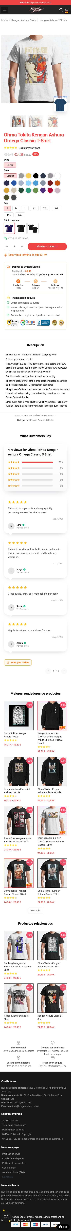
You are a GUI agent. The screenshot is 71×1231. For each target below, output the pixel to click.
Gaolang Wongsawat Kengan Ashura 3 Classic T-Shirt (18, 966)
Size (6, 203)
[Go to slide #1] (18, 121)
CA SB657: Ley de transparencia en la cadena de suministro (32, 1139)
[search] (61, 10)
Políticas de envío (11, 1154)
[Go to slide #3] (53, 121)
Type (6, 159)
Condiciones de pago (13, 1158)
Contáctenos (9, 1167)
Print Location (11, 220)
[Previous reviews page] (48, 671)
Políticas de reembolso (13, 1163)
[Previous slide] (6, 68)
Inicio (4, 20)
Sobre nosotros (10, 1120)
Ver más (35, 910)
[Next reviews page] (64, 671)
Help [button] (65, 1227)
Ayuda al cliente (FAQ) (13, 1172)
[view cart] (66, 10)
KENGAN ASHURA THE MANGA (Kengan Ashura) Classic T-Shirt (50, 841)
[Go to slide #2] (35, 121)
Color (7, 170)
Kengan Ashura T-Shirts (53, 20)
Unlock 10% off (7, 1216)
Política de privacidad (13, 1129)
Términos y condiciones (14, 1125)
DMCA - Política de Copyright (17, 1134)
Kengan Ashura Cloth (23, 20)
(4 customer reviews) (29, 148)
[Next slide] (64, 68)
